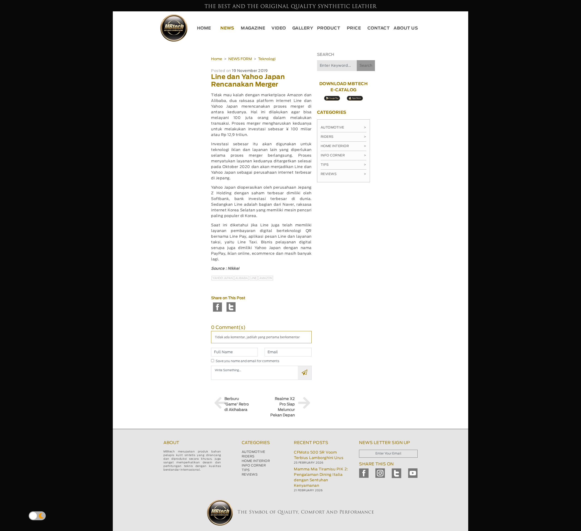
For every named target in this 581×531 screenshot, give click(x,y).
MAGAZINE (253, 28)
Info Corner (343, 155)
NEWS (227, 28)
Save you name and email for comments (247, 361)
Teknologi (267, 59)
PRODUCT (328, 28)
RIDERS (248, 456)
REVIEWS (250, 474)
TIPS (246, 470)
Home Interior (343, 146)
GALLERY (302, 28)
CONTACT (378, 28)
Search (365, 65)
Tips (343, 164)
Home (216, 59)
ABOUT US (406, 28)
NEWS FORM (240, 59)
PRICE (354, 28)
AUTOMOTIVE (253, 452)
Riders (343, 136)
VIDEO (278, 28)
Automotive (343, 127)
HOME (204, 28)
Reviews (343, 174)
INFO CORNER (254, 465)
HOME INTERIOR (256, 461)
